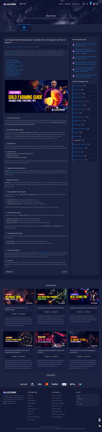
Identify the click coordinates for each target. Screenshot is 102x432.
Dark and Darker (79, 148)
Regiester (79, 398)
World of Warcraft (79, 117)
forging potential (15, 171)
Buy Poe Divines (56, 409)
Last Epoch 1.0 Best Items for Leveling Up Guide (83, 308)
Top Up (61, 4)
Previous (9, 272)
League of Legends (80, 144)
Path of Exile (77, 86)
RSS (78, 401)
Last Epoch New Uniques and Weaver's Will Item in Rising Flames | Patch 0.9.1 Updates (85, 51)
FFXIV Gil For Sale (57, 406)
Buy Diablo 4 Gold (57, 411)
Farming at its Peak (12, 75)
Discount (30, 406)
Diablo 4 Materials (57, 417)
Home (25, 18)
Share (15, 47)
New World (77, 97)
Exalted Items (10, 64)
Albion (76, 136)
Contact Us (75, 4)
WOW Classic (78, 121)
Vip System (30, 411)
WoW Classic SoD (79, 101)
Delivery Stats (31, 403)
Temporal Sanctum (44, 253)
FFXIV (75, 113)
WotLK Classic (78, 156)
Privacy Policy (31, 419)
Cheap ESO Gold (56, 398)
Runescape (77, 93)
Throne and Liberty (79, 128)
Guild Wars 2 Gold (57, 400)
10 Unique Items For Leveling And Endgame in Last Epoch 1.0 (83, 351)
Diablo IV (76, 89)
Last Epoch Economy (12, 60)
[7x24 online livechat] (99, 420)
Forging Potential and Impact (14, 66)
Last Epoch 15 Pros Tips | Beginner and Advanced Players (16, 308)
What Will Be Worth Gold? (13, 62)
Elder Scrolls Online (79, 109)
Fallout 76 (77, 152)
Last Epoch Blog (24, 30)
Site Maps (80, 404)
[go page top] (99, 425)
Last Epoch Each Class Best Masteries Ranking (50, 308)
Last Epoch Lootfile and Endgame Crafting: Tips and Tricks (50, 351)
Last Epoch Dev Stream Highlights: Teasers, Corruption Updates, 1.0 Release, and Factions (85, 69)
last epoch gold (13, 53)
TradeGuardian (31, 409)
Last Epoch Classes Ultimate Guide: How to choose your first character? (17, 351)
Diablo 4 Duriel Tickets (58, 403)
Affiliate (67, 4)
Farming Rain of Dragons (13, 73)
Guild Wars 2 (78, 105)
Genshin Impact (79, 160)
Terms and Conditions (33, 417)
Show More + (51, 375)
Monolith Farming (11, 68)
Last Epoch (23, 47)
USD (97, 4)
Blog (29, 18)
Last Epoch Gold (10, 30)
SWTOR (76, 132)
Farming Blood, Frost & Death (14, 70)
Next (64, 272)
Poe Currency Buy (57, 395)
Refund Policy (31, 400)
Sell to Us (30, 414)
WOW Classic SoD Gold (58, 414)
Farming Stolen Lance (12, 71)
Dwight (9, 47)
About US (30, 395)
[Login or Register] (87, 3)
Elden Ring (77, 125)
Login (78, 396)
